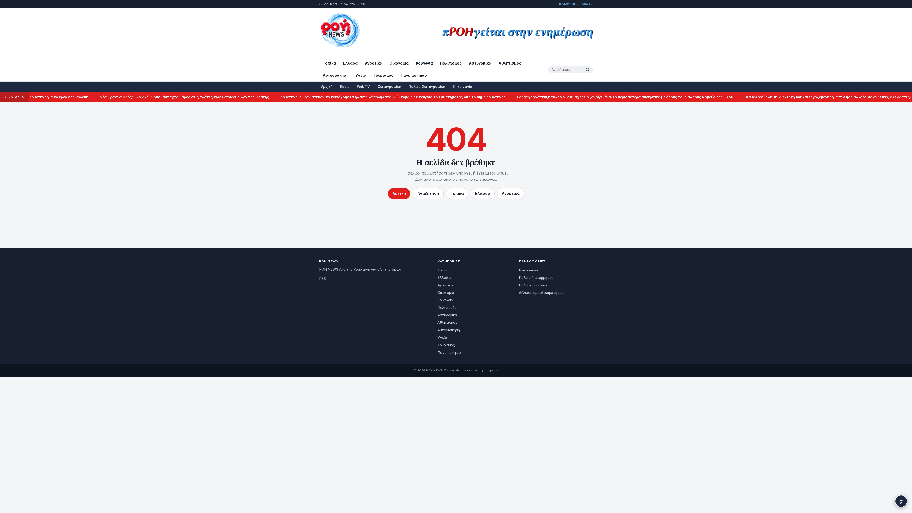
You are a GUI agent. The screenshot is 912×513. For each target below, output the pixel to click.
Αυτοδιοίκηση (335, 75)
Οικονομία (399, 63)
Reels (344, 87)
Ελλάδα (350, 63)
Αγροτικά (373, 63)
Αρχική (326, 87)
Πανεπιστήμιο (414, 75)
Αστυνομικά (480, 63)
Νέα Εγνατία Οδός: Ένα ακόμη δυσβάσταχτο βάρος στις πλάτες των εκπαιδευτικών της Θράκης (170, 97)
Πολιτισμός (451, 63)
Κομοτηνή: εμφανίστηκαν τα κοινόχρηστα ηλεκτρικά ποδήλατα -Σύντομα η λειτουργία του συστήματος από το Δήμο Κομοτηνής (379, 97)
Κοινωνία (424, 63)
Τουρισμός (383, 75)
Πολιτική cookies (533, 285)
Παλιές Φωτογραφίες (427, 87)
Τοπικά (329, 63)
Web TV (363, 87)
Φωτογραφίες (389, 87)
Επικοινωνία (462, 87)
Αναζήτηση (428, 193)
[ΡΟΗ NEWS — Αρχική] (340, 32)
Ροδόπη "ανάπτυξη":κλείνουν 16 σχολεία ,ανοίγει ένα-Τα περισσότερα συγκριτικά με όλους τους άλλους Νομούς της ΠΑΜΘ (612, 97)
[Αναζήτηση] (588, 69)
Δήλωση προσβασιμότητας (541, 292)
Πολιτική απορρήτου (536, 278)
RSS (322, 278)
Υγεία (361, 75)
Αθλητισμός (510, 63)
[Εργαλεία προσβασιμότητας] (901, 501)
